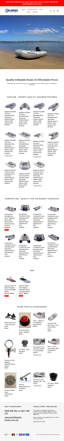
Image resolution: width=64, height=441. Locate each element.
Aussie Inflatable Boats (45, 434)
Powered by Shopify (54, 434)
